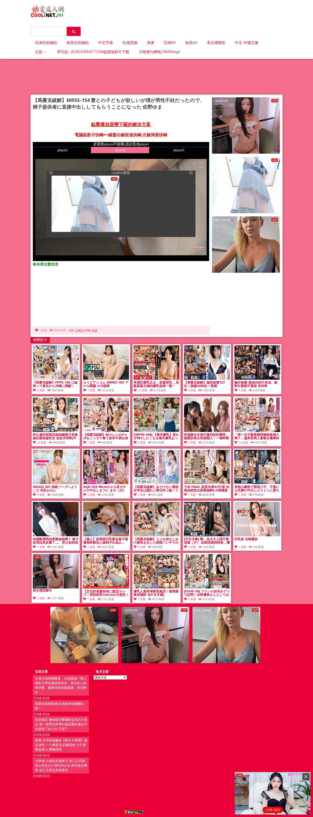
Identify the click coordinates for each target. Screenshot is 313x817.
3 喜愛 (192, 547)
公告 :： (41, 51)
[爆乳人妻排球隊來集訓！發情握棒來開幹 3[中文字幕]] (156, 587)
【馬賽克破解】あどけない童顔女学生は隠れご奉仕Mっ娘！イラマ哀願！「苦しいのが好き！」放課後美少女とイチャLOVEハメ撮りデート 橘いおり (156, 488)
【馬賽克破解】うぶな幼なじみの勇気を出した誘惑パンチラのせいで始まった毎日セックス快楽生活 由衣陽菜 (156, 541)
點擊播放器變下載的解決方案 (121, 124)
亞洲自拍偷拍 (46, 42)
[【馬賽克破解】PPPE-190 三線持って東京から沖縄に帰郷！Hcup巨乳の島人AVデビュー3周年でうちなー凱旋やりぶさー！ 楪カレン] (56, 378)
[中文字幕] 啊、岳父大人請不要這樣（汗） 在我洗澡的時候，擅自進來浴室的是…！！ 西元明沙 (207, 541)
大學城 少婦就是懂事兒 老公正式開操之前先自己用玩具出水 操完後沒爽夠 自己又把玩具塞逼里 (61, 765)
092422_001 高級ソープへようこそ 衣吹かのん (55, 488)
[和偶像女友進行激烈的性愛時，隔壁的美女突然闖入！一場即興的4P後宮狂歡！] (207, 430)
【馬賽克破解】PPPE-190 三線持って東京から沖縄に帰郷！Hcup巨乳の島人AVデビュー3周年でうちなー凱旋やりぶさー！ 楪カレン (55, 384)
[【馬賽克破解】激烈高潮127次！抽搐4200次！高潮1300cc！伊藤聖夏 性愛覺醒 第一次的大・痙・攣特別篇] (207, 378)
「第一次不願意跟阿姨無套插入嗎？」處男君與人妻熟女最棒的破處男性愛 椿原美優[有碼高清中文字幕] (256, 436)
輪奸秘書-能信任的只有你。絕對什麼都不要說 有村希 (255, 384)
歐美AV (191, 42)
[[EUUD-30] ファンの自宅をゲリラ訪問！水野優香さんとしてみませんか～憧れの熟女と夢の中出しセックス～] (207, 587)
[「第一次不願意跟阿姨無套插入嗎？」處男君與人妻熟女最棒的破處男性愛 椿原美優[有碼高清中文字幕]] (257, 430)
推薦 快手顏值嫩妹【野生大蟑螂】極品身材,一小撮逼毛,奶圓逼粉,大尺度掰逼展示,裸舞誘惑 (61, 745)
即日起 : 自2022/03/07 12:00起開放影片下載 (93, 51)
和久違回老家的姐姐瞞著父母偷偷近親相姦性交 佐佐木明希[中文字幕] (55, 436)
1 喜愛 (91, 390)
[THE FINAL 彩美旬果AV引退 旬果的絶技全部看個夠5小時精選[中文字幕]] (207, 483)
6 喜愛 (192, 442)
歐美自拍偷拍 (78, 42)
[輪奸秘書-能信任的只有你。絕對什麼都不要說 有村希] (257, 378)
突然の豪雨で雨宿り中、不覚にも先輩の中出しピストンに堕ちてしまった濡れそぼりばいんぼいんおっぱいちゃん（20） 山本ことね (256, 488)
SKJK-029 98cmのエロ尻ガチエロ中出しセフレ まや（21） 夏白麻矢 (104, 488)
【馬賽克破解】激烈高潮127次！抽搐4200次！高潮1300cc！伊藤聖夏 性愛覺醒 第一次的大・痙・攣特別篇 (206, 384)
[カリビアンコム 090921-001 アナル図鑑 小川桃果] (106, 378)
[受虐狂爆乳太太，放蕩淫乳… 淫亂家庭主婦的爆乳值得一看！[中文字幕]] (156, 378)
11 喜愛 (142, 390)
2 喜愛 (43, 330)
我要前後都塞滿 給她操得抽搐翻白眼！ (59, 705)
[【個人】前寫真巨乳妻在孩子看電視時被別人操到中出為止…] (106, 535)
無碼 (94, 330)
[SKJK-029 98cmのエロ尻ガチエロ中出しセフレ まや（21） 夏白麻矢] (106, 483)
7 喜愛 (192, 495)
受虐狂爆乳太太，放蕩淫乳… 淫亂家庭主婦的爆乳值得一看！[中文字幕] (156, 384)
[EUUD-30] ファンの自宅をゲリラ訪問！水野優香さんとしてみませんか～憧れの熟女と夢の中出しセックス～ (207, 593)
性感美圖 (130, 42)
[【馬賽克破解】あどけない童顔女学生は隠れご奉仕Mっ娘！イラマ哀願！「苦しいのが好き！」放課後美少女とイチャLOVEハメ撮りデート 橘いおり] (156, 483)
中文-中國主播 (246, 42)
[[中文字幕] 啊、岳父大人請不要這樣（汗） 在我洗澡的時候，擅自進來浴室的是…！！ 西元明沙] (207, 535)
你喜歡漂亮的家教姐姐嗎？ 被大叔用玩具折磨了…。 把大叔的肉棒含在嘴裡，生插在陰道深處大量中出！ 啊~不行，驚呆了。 (56, 541)
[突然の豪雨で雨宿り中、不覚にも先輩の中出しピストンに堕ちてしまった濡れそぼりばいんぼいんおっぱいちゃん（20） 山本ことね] (257, 483)
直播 (150, 42)
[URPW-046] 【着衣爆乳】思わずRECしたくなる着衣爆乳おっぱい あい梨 (156, 436)
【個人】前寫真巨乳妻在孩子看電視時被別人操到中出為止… (105, 541)
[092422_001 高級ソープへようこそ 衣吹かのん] (56, 483)
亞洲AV (170, 42)
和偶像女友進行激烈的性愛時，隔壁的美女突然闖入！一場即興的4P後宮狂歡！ (206, 436)
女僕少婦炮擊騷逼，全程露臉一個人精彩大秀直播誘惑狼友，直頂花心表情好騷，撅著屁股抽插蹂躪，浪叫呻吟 (60, 685)
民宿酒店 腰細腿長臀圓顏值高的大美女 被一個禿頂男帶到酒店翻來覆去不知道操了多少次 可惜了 (61, 724)
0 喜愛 (142, 442)
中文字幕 (105, 42)
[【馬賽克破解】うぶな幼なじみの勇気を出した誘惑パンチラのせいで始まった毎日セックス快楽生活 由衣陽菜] (156, 535)
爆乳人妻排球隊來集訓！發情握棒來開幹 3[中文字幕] (156, 593)
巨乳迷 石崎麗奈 (246, 539)
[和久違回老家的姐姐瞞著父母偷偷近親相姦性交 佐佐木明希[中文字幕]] (56, 430)
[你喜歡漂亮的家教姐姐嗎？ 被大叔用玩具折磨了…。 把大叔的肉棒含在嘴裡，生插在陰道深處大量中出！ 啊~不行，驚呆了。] (56, 535)
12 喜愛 (243, 442)
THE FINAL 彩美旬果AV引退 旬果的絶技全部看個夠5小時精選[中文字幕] (206, 488)
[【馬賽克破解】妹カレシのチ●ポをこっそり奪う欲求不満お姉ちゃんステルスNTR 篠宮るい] (106, 430)
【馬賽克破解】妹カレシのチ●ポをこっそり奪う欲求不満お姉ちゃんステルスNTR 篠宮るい (105, 436)
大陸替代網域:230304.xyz (159, 51)
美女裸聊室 (216, 42)
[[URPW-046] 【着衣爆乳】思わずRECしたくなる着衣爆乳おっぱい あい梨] (156, 430)
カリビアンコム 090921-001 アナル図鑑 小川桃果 (106, 384)
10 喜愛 (41, 442)
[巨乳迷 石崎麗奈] (257, 535)
